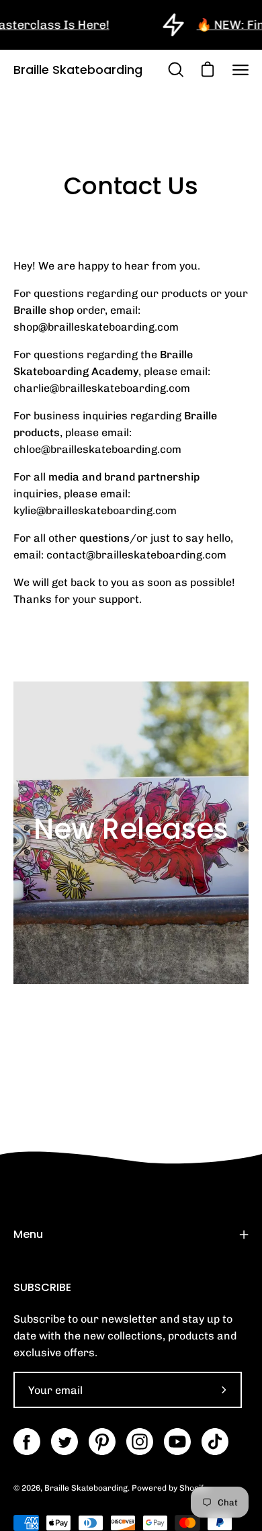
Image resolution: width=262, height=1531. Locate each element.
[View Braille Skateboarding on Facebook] (26, 1441)
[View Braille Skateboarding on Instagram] (139, 1441)
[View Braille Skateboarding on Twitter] (64, 1441)
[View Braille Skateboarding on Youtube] (177, 1441)
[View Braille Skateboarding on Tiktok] (215, 1441)
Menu (28, 1234)
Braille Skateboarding (77, 69)
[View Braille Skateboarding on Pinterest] (102, 1441)
